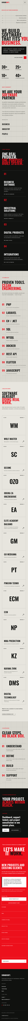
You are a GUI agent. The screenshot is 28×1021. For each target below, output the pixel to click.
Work (3, 991)
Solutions (4, 986)
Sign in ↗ (6, 830)
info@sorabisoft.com (5, 1015)
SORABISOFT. (6, 975)
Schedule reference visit (8, 714)
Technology (4, 988)
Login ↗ (3, 997)
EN (2, 1005)
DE (5, 1005)
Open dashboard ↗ (15, 830)
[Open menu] (24, 2)
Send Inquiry (14, 961)
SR (3, 1005)
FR (7, 1005)
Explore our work (20, 57)
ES (9, 1005)
